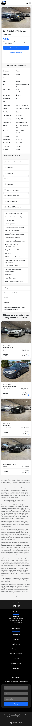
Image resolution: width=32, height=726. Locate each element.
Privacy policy (16, 658)
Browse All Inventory (16, 48)
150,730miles (25, 350)
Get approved (16, 649)
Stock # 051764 (6, 423)
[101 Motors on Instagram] (18, 606)
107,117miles (25, 466)
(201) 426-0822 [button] (17, 622)
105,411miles (25, 389)
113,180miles (25, 428)
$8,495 (5, 394)
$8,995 (5, 433)
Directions (16, 639)
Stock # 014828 (6, 384)
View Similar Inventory (16, 52)
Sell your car (16, 644)
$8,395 (5, 355)
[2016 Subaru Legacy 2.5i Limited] (16, 371)
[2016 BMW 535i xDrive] (16, 332)
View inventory (16, 634)
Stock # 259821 (6, 345)
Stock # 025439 (6, 462)
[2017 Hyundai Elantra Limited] (16, 449)
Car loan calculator (16, 653)
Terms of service (16, 663)
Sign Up (16, 704)
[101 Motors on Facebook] (14, 606)
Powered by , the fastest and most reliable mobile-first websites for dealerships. (16, 717)
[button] (26, 2)
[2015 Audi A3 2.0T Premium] (16, 410)
